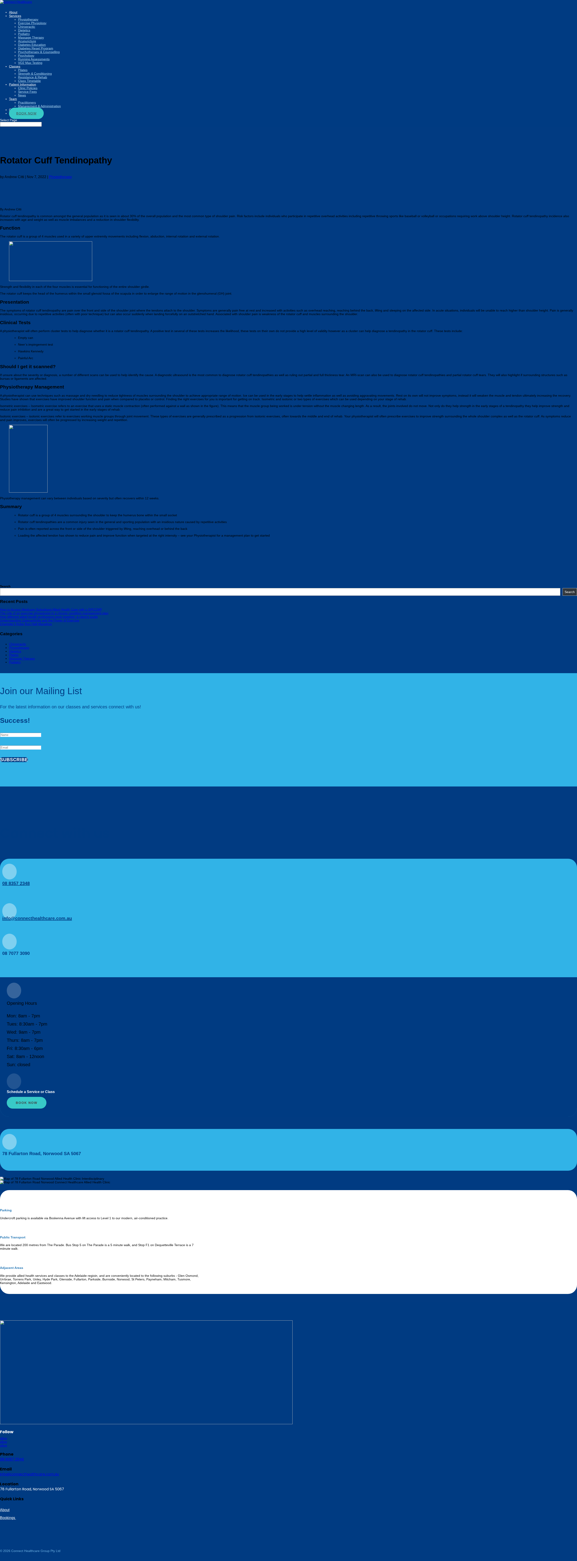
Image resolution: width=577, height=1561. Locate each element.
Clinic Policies (27, 88)
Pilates (22, 70)
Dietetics (24, 30)
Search (5, 586)
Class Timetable (29, 81)
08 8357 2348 (16, 883)
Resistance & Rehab (32, 77)
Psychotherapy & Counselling (39, 52)
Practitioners (27, 102)
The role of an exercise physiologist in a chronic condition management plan (54, 613)
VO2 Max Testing (30, 63)
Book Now (26, 113)
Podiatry (24, 34)
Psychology (26, 55)
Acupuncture (27, 41)
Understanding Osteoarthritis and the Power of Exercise (39, 620)
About (4, 1510)
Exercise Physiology (32, 23)
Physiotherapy (28, 19)
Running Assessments (34, 59)
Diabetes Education (32, 45)
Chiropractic (26, 26)
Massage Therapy (31, 37)
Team (13, 99)
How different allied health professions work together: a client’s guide (49, 617)
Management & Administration (39, 106)
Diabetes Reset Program (35, 48)
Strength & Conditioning (35, 73)
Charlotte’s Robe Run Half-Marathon (26, 624)
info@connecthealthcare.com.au (37, 918)
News (22, 95)
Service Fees (27, 91)
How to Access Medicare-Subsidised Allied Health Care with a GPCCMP (51, 609)
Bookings (8, 1518)
